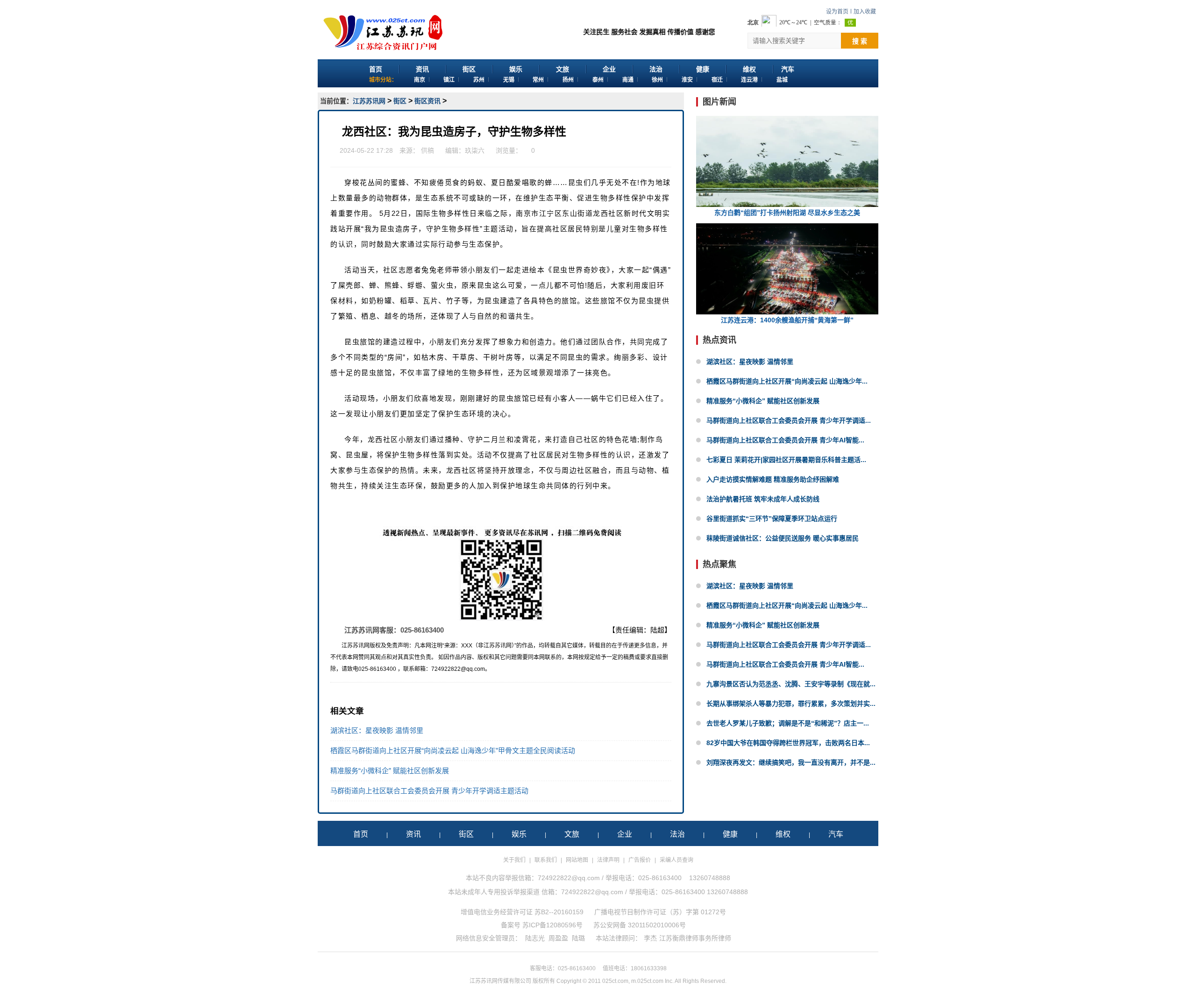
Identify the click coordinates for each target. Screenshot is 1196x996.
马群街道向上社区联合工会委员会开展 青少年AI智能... (785, 440)
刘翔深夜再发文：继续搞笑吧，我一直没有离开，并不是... (791, 762)
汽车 (787, 69)
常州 (538, 80)
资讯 (422, 69)
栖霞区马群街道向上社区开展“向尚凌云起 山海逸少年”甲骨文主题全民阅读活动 (452, 750)
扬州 (568, 80)
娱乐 (515, 69)
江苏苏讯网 (369, 101)
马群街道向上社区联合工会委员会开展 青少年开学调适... (788, 420)
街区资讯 (427, 101)
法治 (655, 69)
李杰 (650, 938)
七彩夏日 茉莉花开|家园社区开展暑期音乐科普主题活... (786, 459)
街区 (469, 69)
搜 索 (859, 41)
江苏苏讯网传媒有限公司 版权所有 (512, 981)
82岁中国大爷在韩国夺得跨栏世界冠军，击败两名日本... (788, 743)
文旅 (562, 69)
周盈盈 (558, 938)
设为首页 (837, 11)
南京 (419, 80)
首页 (375, 69)
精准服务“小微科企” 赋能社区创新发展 (389, 771)
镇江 (449, 80)
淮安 (687, 80)
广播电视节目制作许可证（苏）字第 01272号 (660, 912)
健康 (702, 69)
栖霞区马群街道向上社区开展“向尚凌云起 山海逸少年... (787, 381)
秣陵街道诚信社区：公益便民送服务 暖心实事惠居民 (782, 538)
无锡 (508, 80)
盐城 (782, 80)
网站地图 (577, 860)
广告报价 (639, 860)
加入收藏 (865, 11)
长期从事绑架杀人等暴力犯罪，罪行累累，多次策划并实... (791, 703)
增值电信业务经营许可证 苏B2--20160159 (522, 912)
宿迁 (717, 80)
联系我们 (545, 860)
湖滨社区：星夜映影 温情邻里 (376, 730)
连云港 (749, 80)
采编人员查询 (676, 860)
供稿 (427, 150)
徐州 (657, 80)
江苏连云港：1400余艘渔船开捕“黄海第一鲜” (787, 320)
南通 (628, 80)
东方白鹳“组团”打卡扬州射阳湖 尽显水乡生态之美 (787, 212)
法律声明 (608, 860)
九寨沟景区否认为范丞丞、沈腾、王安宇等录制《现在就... (791, 684)
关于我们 (514, 860)
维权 (749, 69)
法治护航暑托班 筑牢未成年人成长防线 (762, 499)
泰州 (598, 80)
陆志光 (535, 938)
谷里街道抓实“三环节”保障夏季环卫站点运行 (771, 518)
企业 (609, 69)
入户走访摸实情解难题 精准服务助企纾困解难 (772, 479)
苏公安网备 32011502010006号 (639, 925)
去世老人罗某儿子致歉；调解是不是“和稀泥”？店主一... (787, 723)
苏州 (478, 80)
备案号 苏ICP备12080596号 (542, 925)
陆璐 (578, 938)
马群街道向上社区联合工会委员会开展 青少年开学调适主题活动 (429, 791)
